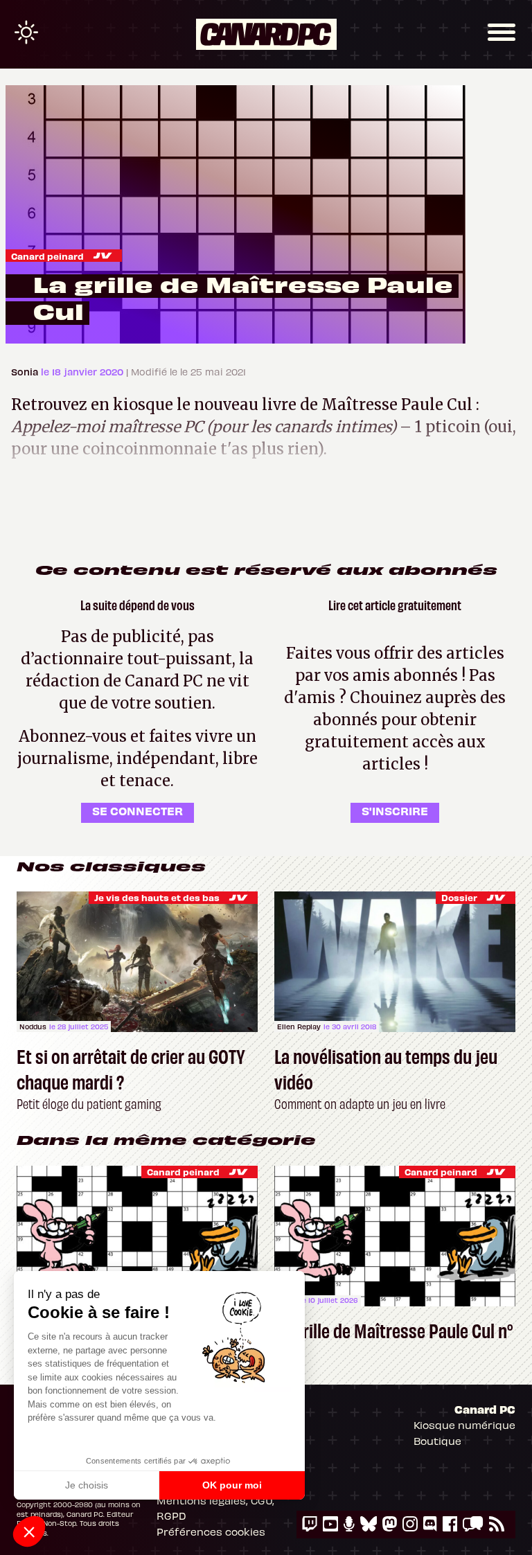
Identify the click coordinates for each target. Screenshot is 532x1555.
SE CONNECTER (137, 810)
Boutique (437, 1440)
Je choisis (86, 1485)
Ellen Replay (299, 1026)
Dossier (459, 897)
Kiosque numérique (464, 1425)
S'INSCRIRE (395, 810)
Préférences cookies (211, 1531)
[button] (29, 1531)
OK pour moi (232, 1485)
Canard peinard (47, 256)
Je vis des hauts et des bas (157, 897)
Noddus (32, 1026)
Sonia (26, 371)
